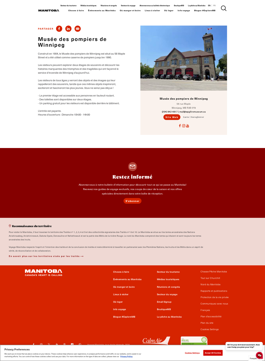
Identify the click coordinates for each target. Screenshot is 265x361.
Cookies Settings (192, 352)
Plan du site (207, 322)
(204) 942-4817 (169, 111)
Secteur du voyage (128, 5)
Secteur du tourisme (68, 5)
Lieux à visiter (152, 10)
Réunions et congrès (109, 5)
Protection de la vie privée (215, 297)
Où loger (168, 10)
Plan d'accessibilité (211, 316)
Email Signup (164, 301)
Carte (186, 117)
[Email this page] (78, 29)
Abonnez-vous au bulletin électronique (155, 5)
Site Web (171, 117)
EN (209, 5)
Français (205, 310)
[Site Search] (224, 8)
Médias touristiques (88, 5)
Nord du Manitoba (210, 284)
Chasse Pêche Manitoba (214, 271)
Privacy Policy (126, 356)
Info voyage (184, 10)
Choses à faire (76, 10)
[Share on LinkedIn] (68, 29)
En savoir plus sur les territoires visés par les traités (44, 256)
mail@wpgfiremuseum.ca (192, 111)
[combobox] (255, 358)
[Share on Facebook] (59, 29)
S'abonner (132, 201)
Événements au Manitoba (102, 10)
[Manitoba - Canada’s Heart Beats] (48, 10)
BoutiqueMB (179, 5)
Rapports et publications (214, 291)
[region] (132, 353)
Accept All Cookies (213, 352)
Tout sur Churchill (210, 278)
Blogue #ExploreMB (204, 10)
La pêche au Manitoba (196, 5)
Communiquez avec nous (214, 303)
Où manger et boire (130, 10)
